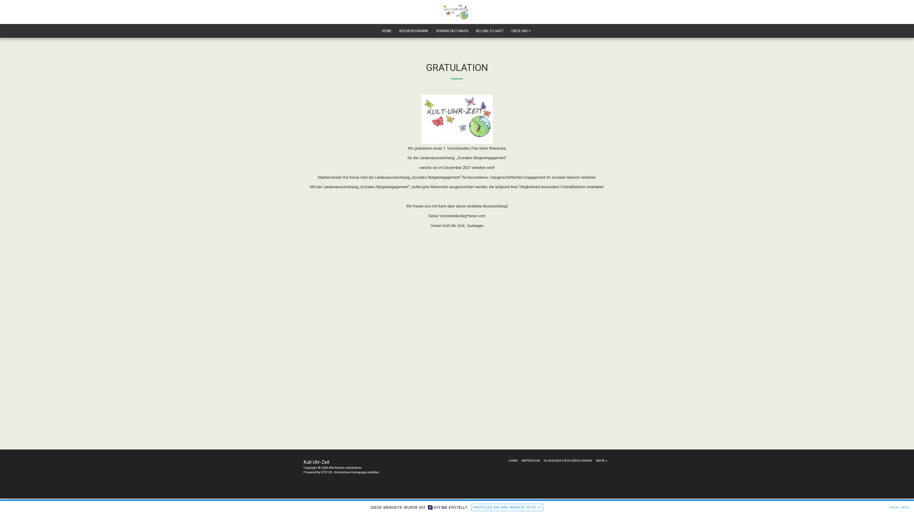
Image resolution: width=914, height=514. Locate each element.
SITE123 (326, 472)
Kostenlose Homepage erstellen (356, 472)
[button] (522, 31)
